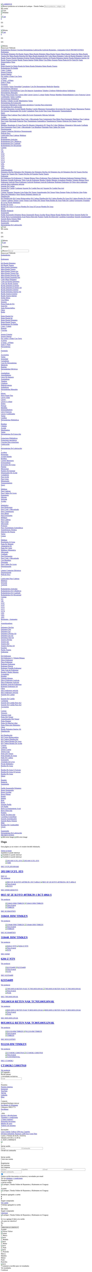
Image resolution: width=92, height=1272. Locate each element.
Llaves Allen (22, 95)
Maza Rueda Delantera (37, 54)
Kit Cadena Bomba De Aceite (80, 198)
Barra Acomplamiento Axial (16, 217)
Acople (16, 101)
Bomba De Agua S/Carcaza (31, 207)
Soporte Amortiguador (83, 217)
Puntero (40, 217)
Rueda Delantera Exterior (21, 58)
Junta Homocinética (8, 308)
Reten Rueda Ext (7, 66)
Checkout (4, 1213)
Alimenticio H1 (40, 125)
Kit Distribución (6, 198)
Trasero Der (13, 174)
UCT (3, 160)
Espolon (35, 174)
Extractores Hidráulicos (9, 105)
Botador (4, 211)
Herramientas (28, 50)
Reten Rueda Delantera (33, 66)
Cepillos (18, 97)
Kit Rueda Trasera (22, 54)
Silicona (45, 115)
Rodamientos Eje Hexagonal (11, 146)
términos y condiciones (14, 1178)
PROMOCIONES (77, 50)
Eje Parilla (4, 806)
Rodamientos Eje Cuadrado (10, 143)
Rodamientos (6, 50)
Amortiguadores (6, 170)
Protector (20, 121)
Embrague (4, 176)
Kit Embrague (6, 178)
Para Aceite (39, 111)
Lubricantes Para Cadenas (10, 135)
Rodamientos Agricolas (9, 139)
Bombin (69, 180)
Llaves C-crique (38, 95)
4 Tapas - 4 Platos (7, 80)
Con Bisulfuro (36, 127)
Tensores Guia (19, 192)
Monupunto (56, 111)
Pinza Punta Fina (12, 95)
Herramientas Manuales (9, 93)
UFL (2, 164)
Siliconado (13, 121)
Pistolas (73, 109)
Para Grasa (47, 111)
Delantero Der (19, 172)
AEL (2, 168)
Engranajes (38, 115)
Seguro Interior (6, 74)
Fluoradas (45, 127)
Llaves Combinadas (8, 414)
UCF (2, 154)
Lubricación (37, 50)
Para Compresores (45, 119)
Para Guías (5, 121)
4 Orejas (4, 78)
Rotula (58, 215)
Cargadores (26, 86)
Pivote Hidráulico (14, 202)
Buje (68, 215)
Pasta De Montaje (28, 125)
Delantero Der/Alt (69, 172)
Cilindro (10, 101)
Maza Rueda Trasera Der (10, 273)
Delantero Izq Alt (57, 172)
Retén (3, 64)
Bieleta (63, 215)
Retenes (14, 50)
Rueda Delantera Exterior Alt (40, 58)
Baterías (56, 86)
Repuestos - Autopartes (57, 50)
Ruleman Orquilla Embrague (11, 180)
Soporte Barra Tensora (9, 219)
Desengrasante (6, 129)
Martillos (59, 95)
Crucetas (20, 50)
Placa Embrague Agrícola (24, 182)
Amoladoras (5, 91)
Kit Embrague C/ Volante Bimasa (23, 178)
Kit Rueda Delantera (8, 54)
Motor (3, 209)
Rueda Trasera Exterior (9, 60)
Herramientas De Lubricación (11, 107)
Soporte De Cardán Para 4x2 (33, 188)
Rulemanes (5, 52)
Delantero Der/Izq (7, 172)
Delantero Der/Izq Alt (42, 172)
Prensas (52, 95)
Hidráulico (4, 119)
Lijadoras (52, 91)
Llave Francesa (79, 95)
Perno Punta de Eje (65, 60)
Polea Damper (61, 192)
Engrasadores (50, 109)
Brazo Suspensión (28, 215)
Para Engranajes (66, 119)
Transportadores (66, 111)
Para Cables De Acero (25, 115)
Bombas (4, 101)
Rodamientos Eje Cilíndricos (11, 141)
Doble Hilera (38, 60)
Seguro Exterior (6, 72)
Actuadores (62, 180)
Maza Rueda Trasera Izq (69, 54)
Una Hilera (47, 60)
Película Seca (5, 133)
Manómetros (23, 101)
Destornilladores (68, 95)
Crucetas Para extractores (43, 105)
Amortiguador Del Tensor (46, 192)
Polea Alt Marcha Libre (74, 192)
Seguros (55, 60)
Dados (47, 95)
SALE (68, 50)
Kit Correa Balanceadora (21, 198)
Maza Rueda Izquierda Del (38, 56)
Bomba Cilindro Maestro (48, 180)
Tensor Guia (28, 200)
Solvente (51, 115)
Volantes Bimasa (78, 180)
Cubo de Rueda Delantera (73, 56)
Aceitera (4, 109)
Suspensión (5, 213)
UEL (2, 166)
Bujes (72, 215)
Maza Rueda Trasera (53, 54)
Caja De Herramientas (38, 86)
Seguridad (17, 86)
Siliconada (77, 125)
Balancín (10, 211)
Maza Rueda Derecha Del (19, 56)
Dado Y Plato (5, 82)
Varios (11, 86)
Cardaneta (18, 188)
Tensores (10, 192)
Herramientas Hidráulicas (10, 99)
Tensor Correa (18, 200)
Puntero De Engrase (8, 471)
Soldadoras (71, 91)
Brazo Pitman (50, 215)
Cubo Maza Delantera (56, 56)
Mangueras (80, 109)
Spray (3, 113)
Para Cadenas (12, 115)
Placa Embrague (53, 178)
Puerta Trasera (44, 174)
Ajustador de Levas (8, 762)
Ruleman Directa (80, 178)
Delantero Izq (29, 172)
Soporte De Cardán (8, 188)
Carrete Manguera (38, 109)
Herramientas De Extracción (11, 103)
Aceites (3, 117)
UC (2, 150)
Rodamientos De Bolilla (9, 68)
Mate (19, 219)
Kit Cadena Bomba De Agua (59, 198)
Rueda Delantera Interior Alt (79, 58)
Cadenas (10, 200)
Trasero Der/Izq (82, 172)
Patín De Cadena (68, 200)
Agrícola (45, 50)
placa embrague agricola (9, 691)
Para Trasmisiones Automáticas (35, 121)
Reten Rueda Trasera (49, 66)
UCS (2, 158)
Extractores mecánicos (26, 105)
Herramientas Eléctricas (9, 89)
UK (2, 152)
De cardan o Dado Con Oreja (11, 76)
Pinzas (3, 95)
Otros (13, 62)
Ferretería (4, 84)
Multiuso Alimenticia (65, 125)
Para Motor (57, 119)
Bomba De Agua (7, 205)
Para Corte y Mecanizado (30, 119)
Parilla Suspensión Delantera (11, 215)
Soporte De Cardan (8, 186)
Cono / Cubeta (6, 70)
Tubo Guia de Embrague (30, 180)
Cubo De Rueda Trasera (9, 284)
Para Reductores (14, 119)
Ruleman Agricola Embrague (44, 182)
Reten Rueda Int (19, 66)
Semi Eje (75, 60)
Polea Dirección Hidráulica (10, 725)
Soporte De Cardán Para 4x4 (54, 188)
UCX (3, 162)
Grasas (3, 123)
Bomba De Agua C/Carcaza (11, 207)
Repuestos (11, 109)
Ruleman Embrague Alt (63, 182)
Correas (3, 148)
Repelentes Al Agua (15, 125)
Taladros (46, 91)
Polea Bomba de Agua (54, 200)
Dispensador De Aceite (18, 111)
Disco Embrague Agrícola (10, 680)
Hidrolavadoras (61, 91)
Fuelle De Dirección (51, 217)
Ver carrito (4, 1203)
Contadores (30, 111)
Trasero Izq (5, 174)
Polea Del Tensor (30, 192)
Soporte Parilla (80, 215)
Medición (49, 86)
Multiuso (4, 115)
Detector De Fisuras (70, 121)
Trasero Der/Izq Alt (25, 174)
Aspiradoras (38, 91)
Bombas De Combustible (10, 221)
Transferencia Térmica (54, 121)
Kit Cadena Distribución (39, 198)
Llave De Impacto (26, 91)
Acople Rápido (20, 109)
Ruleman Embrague (67, 178)
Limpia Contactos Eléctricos (11, 131)
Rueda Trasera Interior (26, 60)
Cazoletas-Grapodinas (66, 217)
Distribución (5, 196)
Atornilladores (15, 91)
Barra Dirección (31, 217)
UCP (2, 156)
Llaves (30, 95)
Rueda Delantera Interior (60, 58)
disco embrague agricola (15, 184)
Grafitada (84, 125)
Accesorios (5, 86)
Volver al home (6, 851)
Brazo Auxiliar (40, 215)
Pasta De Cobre (52, 125)
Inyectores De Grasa (63, 109)
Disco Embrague (41, 178)
